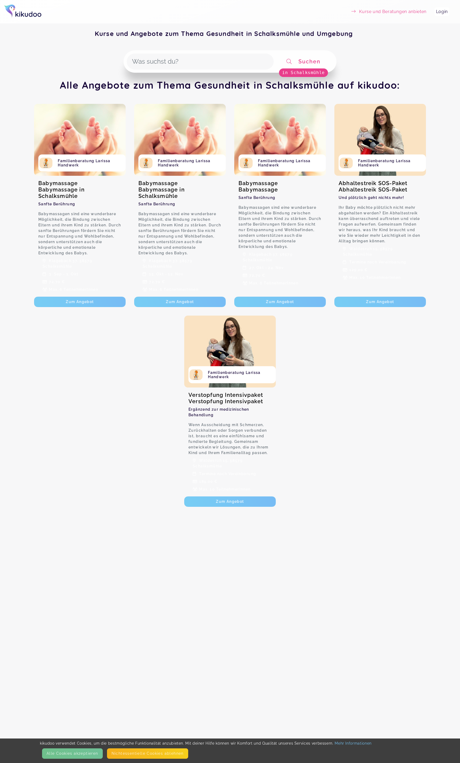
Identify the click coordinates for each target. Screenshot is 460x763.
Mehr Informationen (353, 743)
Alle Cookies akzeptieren (72, 753)
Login (442, 11)
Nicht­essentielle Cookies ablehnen (148, 753)
